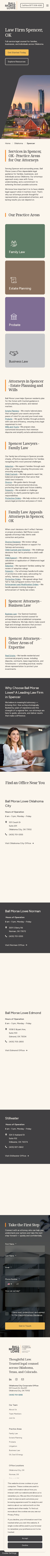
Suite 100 (13, 1033)
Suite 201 (13, 826)
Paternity (9, 490)
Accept (25, 1538)
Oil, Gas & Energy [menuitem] (16, 1455)
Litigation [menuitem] (13, 1446)
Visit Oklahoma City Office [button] (18, 843)
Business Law (11, 614)
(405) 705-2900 (16, 1042)
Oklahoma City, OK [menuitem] (16, 1470)
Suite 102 (13, 1138)
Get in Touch (25, 1326)
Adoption (9, 466)
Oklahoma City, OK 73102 (20, 829)
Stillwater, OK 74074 (18, 1142)
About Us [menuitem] (13, 1409)
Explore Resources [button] (17, 61)
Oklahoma (18, 143)
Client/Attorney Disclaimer (30, 1315)
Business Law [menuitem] (14, 1450)
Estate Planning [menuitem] (15, 1438)
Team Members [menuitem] (15, 1414)
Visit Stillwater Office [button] (15, 1156)
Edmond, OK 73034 (17, 1036)
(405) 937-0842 (16, 1147)
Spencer (31, 143)
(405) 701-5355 (16, 834)
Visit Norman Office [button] (14, 945)
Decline (25, 1545)
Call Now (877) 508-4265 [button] (32, 5)
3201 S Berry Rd (16, 928)
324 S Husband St (17, 1135)
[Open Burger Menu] (47, 5)
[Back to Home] (11, 5)
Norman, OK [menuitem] (14, 1474)
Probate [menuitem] (12, 1442)
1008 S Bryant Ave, (17, 1029)
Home (7, 143)
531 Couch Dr (15, 822)
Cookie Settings (9, 1553)
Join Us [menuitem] (12, 1418)
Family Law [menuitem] (13, 1433)
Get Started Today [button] (17, 52)
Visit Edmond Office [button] (15, 1050)
